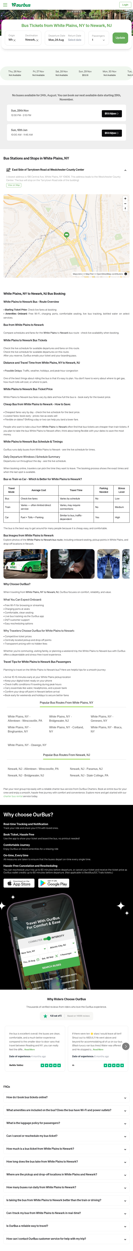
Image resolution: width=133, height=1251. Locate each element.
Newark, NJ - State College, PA (89, 775)
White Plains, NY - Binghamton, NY (19, 729)
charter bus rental (13, 796)
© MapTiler (88, 273)
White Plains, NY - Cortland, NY (66, 729)
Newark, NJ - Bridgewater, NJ (26, 775)
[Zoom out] (125, 203)
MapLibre (77, 273)
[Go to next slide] (126, 1046)
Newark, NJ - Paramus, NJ (86, 768)
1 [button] (92, 40)
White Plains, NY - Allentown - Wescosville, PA (25, 718)
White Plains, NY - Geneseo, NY (102, 718)
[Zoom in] (125, 198)
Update (120, 38)
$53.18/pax (110, 113)
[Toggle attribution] (126, 274)
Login (125, 5)
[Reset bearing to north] (125, 208)
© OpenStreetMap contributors (108, 273)
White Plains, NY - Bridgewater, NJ (60, 718)
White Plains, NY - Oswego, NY (27, 745)
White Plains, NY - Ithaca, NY (106, 729)
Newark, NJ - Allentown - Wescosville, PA (33, 768)
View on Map (14, 185)
